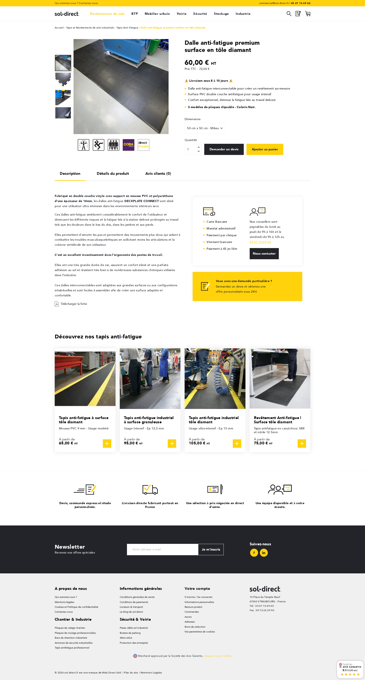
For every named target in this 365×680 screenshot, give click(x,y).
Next (63, 120)
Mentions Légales (151, 672)
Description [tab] (70, 173)
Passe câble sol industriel (134, 627)
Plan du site (131, 672)
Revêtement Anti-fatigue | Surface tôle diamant (277, 419)
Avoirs (188, 616)
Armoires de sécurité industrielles (74, 642)
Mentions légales (64, 602)
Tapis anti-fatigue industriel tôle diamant (214, 419)
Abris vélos (126, 637)
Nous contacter (264, 253)
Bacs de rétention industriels (71, 637)
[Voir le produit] (107, 443)
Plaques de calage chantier (70, 627)
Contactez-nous (88, 3)
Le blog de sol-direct (131, 611)
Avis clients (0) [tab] (158, 173)
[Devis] (298, 15)
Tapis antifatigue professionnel (72, 647)
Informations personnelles (199, 602)
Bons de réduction (195, 626)
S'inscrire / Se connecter (198, 597)
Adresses (190, 621)
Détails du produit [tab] (113, 173)
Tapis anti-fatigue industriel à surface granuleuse (149, 419)
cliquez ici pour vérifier (217, 656)
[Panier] (307, 15)
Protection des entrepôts (134, 642)
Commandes (192, 611)
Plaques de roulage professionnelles (75, 632)
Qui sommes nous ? (66, 3)
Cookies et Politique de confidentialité (76, 606)
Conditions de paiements (134, 602)
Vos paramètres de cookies (200, 631)
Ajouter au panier (265, 149)
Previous (63, 53)
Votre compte (197, 588)
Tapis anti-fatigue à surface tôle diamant (83, 419)
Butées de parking (130, 632)
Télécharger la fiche (74, 304)
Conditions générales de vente (137, 597)
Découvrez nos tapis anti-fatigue (98, 336)
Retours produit (193, 606)
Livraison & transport (131, 606)
